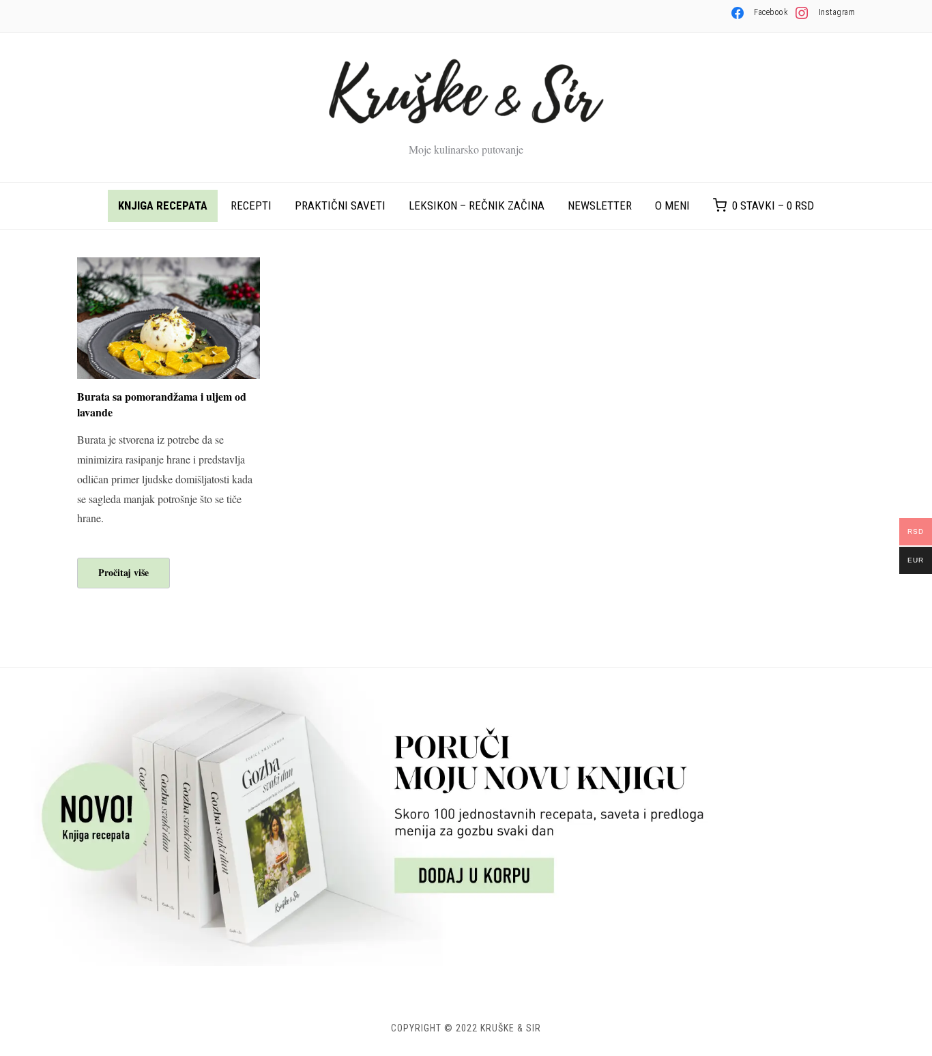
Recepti (251, 205)
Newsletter (600, 205)
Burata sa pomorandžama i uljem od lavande (161, 403)
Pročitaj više (123, 572)
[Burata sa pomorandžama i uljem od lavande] (168, 266)
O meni (672, 205)
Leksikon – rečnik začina (476, 205)
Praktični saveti (340, 205)
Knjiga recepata (162, 205)
